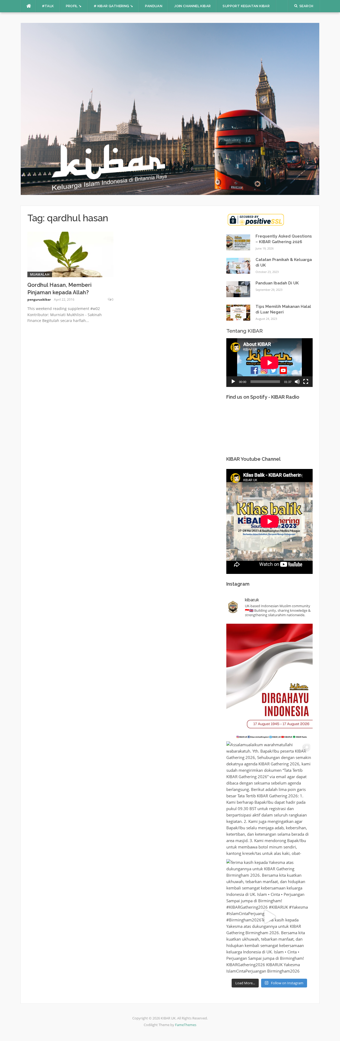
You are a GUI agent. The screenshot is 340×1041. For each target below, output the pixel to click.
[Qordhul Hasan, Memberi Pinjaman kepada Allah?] (70, 253)
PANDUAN (153, 6)
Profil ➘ (74, 6)
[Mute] (297, 381)
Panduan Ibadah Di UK (277, 283)
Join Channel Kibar (192, 6)
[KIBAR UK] (170, 108)
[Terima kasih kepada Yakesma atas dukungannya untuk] (269, 916)
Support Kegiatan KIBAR (246, 6)
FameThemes (185, 1024)
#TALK (48, 6)
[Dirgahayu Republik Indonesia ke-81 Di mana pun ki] (269, 681)
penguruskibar (39, 299)
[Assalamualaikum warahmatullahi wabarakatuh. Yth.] (269, 798)
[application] (269, 362)
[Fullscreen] (305, 381)
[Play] (233, 381)
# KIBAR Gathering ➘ (113, 6)
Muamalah (39, 274)
